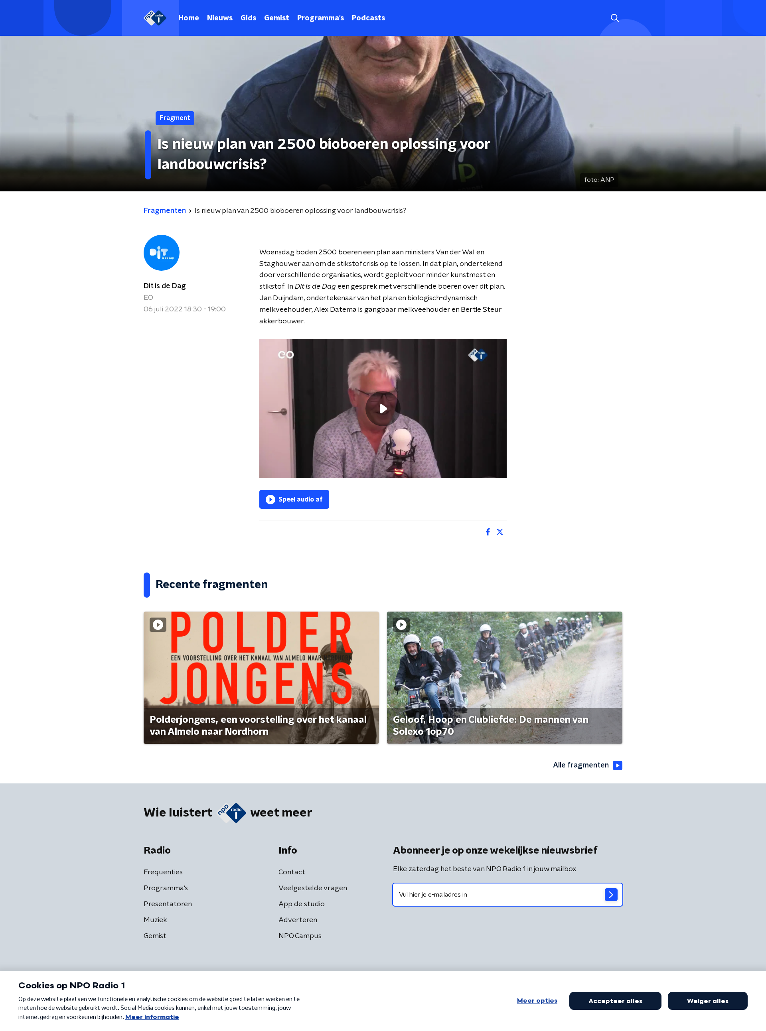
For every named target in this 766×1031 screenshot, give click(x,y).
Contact (291, 872)
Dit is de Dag (165, 286)
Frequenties (163, 872)
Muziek (155, 920)
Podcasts (368, 18)
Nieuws (220, 18)
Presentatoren (168, 904)
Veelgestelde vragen (312, 888)
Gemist (276, 18)
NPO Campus (300, 936)
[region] (383, 408)
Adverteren (297, 920)
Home (188, 18)
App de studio (301, 904)
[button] (614, 18)
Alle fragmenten (581, 765)
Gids (248, 18)
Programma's (320, 18)
